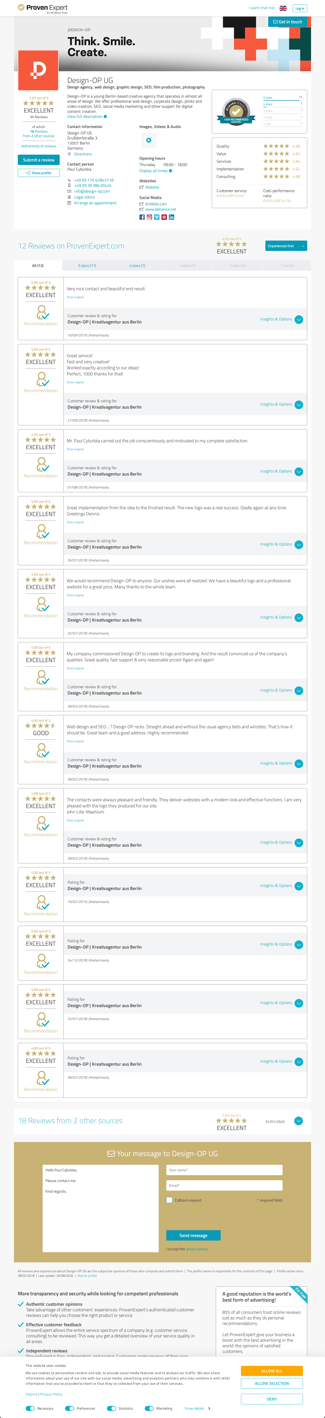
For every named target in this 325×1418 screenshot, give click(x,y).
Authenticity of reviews (38, 145)
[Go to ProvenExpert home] (43, 9)
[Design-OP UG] (38, 70)
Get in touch (290, 21)
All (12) (37, 265)
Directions (83, 154)
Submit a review (39, 159)
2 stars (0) (238, 265)
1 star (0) (287, 265)
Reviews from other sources (39, 133)
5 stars (267, 97)
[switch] (69, 1408)
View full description (84, 116)
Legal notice (84, 197)
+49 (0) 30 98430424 (92, 185)
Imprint (32, 1394)
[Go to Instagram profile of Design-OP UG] (150, 219)
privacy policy (197, 1248)
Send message (193, 1235)
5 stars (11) (87, 265)
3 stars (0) (187, 265)
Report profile (87, 1275)
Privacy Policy (51, 1394)
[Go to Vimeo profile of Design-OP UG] (157, 219)
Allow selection (272, 1383)
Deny (272, 1399)
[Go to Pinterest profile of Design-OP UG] (165, 219)
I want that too (261, 7)
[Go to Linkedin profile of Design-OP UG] (172, 219)
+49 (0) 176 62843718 (93, 180)
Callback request (188, 1200)
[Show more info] (236, 112)
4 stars (267, 104)
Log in (300, 8)
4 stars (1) (137, 265)
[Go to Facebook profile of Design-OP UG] (143, 219)
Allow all (272, 1371)
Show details (194, 1408)
